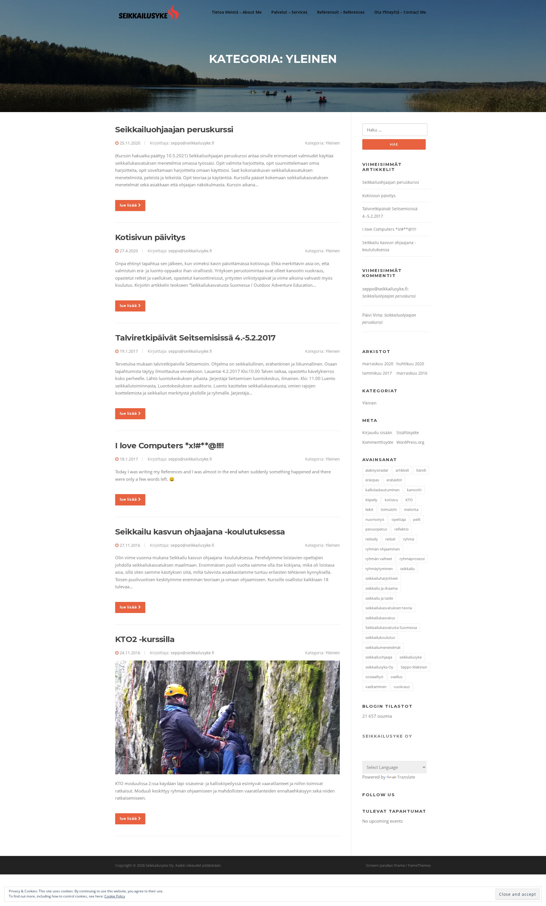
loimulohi (389, 509)
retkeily (371, 539)
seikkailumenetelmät (383, 647)
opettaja (399, 519)
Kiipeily (371, 499)
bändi (421, 470)
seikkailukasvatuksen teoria (388, 607)
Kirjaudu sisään (377, 432)
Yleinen (333, 143)
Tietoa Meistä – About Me (237, 12)
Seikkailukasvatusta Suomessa (391, 627)
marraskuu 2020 (377, 363)
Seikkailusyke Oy (387, 736)
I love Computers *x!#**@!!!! (169, 445)
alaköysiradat (376, 470)
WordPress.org (410, 442)
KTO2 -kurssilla (144, 639)
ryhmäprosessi (412, 558)
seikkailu (407, 568)
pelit (417, 519)
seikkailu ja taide (379, 598)
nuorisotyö (374, 519)
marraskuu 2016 (411, 373)
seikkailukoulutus (380, 637)
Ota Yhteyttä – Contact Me (400, 12)
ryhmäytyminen (379, 568)
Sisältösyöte (407, 432)
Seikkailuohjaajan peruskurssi (174, 129)
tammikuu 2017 (377, 373)
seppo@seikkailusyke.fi (192, 143)
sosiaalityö (374, 676)
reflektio (401, 529)
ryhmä (408, 539)
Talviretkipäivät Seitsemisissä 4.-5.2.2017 (195, 337)
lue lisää (128, 205)
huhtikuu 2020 (410, 363)
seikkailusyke (411, 657)
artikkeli (402, 470)
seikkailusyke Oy (379, 667)
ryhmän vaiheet (378, 558)
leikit (369, 509)
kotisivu (391, 499)
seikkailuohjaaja (378, 657)
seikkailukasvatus (380, 617)
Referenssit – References (341, 12)
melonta (411, 509)
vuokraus (402, 686)
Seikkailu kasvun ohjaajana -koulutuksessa (200, 531)
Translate (406, 777)
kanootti (414, 489)
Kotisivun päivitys (150, 237)
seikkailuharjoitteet (381, 578)
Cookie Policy (114, 896)
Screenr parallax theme (385, 865)
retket (390, 539)
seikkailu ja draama (381, 588)
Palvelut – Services (289, 12)
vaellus (396, 676)
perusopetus (376, 529)
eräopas (372, 479)
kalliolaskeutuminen (382, 489)
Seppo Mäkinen (414, 667)
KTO (409, 499)
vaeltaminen (375, 686)
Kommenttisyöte (377, 442)
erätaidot (394, 479)
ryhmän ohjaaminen (382, 549)
